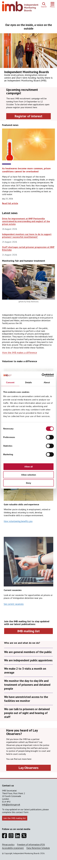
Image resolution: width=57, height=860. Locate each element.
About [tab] (47, 382)
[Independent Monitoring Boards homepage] (20, 7)
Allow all (28, 466)
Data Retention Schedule (38, 848)
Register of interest (28, 116)
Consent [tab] (10, 382)
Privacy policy (8, 844)
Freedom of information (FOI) (31, 844)
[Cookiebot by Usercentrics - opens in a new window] (42, 375)
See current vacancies (14, 604)
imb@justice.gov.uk (11, 804)
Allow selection (28, 475)
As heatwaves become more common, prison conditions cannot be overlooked (26, 170)
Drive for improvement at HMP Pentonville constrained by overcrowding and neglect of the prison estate (26, 221)
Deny (28, 483)
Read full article (10, 203)
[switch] (50, 437)
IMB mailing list (28, 631)
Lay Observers (28, 768)
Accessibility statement (13, 848)
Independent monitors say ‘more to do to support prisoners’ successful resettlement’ (26, 235)
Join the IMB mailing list (14, 818)
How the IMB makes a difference (19, 352)
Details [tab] (28, 382)
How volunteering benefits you (18, 521)
